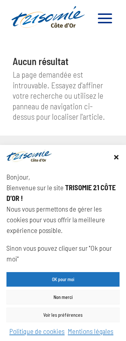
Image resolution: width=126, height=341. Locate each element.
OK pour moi (63, 279)
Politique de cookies (37, 331)
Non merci (63, 297)
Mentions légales (90, 331)
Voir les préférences (63, 315)
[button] (116, 157)
